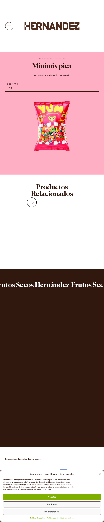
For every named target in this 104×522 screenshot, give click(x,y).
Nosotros (11, 357)
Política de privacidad (55, 518)
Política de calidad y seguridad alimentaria (33, 430)
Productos (49, 59)
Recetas (10, 361)
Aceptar (52, 497)
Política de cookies (37, 518)
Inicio (41, 59)
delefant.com (63, 342)
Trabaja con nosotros (19, 365)
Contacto (11, 370)
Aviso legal (69, 518)
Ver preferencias (52, 511)
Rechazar (52, 504)
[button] (99, 474)
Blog (8, 374)
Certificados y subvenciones (23, 434)
